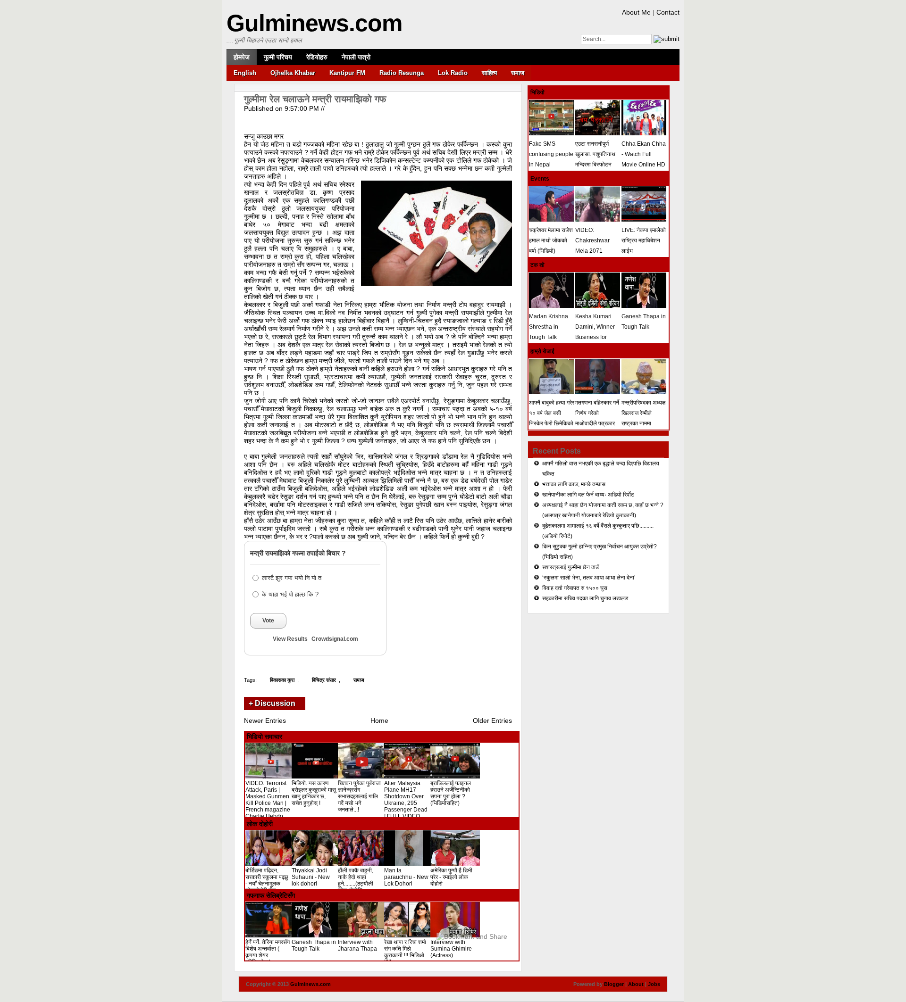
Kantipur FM (347, 72)
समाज (517, 72)
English (245, 72)
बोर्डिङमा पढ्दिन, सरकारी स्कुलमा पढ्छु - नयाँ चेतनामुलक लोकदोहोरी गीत (266, 880)
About (636, 984)
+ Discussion (272, 703)
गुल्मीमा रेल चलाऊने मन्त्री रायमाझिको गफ (315, 99)
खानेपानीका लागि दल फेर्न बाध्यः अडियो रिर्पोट (588, 494)
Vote (268, 620)
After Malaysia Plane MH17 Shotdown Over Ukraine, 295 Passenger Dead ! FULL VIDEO (406, 800)
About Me (636, 12)
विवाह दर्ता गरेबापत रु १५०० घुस (574, 588)
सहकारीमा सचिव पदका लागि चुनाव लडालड (585, 598)
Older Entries (492, 720)
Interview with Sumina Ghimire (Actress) (451, 949)
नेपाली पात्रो (356, 57)
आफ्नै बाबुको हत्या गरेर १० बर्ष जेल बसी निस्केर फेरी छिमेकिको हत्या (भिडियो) (551, 418)
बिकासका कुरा (282, 680)
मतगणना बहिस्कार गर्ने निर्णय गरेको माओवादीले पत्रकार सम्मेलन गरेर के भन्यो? (597, 418)
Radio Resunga (401, 72)
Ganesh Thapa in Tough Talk (314, 945)
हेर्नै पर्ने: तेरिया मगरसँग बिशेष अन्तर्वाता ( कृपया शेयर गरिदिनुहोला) (267, 952)
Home (379, 720)
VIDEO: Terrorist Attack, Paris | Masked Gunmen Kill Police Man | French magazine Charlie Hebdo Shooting (267, 803)
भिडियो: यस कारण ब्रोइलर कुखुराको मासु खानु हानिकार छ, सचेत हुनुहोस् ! (314, 793)
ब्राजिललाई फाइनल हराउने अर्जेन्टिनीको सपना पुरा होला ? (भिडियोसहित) (450, 793)
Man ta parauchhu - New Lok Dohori (406, 877)
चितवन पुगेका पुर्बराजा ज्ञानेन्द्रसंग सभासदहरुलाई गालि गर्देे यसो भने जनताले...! (359, 796)
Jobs (654, 984)
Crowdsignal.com (334, 639)
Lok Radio (453, 72)
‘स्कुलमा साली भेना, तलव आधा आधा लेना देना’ (589, 577)
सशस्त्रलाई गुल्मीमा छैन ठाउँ (570, 567)
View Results (290, 639)
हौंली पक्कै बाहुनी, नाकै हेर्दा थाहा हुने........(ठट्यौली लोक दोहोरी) (355, 880)
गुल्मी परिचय (278, 57)
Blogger (614, 984)
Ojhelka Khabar (292, 72)
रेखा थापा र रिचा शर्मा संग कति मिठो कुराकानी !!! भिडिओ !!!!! (405, 952)
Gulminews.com (314, 23)
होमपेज (242, 57)
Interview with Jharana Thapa (357, 945)
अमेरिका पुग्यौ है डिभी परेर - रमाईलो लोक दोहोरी (451, 877)
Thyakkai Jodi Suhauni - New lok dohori (311, 877)
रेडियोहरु (316, 57)
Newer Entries (265, 720)
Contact (668, 12)
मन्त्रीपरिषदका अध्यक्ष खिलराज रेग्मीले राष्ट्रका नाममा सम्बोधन (643, 418)
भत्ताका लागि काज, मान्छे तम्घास (573, 484)
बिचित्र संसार (324, 680)
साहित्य (489, 72)
